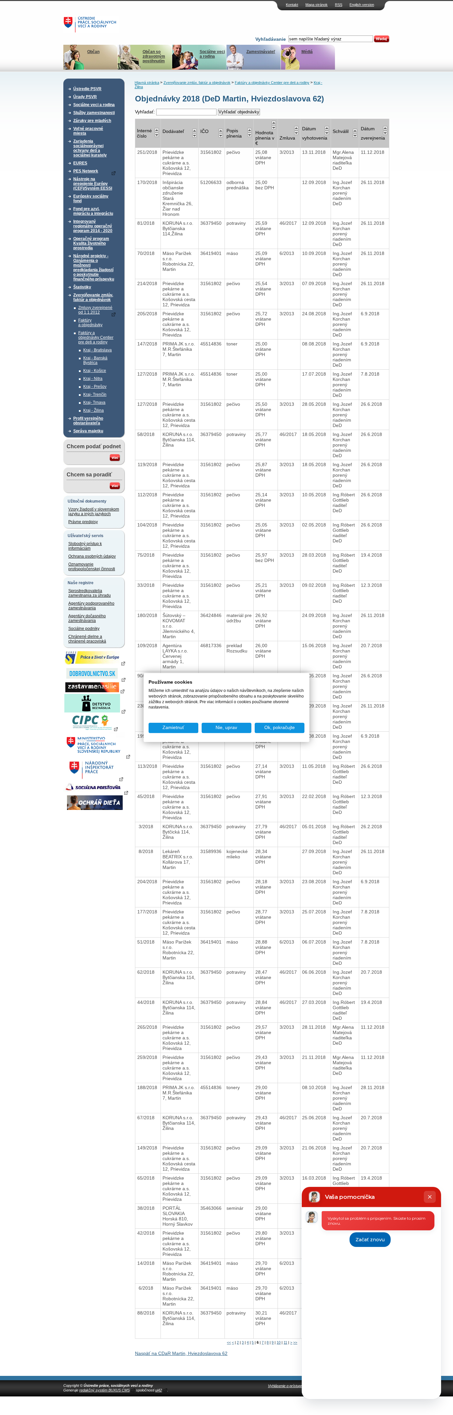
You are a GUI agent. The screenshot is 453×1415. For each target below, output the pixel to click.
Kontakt (292, 5)
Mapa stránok (316, 5)
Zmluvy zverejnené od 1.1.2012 (95, 310)
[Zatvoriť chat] (430, 1197)
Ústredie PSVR (87, 89)
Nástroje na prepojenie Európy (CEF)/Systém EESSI (92, 184)
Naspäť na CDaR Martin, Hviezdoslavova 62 (181, 1353)
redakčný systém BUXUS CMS (104, 1390)
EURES (80, 163)
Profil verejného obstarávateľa (88, 420)
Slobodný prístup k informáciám (85, 546)
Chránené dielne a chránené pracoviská (87, 639)
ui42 (158, 1390)
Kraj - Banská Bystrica (95, 360)
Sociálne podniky (83, 628)
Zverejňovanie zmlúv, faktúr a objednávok (93, 297)
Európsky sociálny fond (90, 198)
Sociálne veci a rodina (212, 54)
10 (279, 1342)
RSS (338, 5)
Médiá (307, 51)
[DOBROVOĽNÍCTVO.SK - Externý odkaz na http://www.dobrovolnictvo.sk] (94, 679)
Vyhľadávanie (270, 39)
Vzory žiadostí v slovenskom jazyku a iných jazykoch (93, 511)
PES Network (85, 171)
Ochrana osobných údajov (92, 556)
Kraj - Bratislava (97, 350)
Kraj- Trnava (94, 402)
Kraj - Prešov (94, 386)
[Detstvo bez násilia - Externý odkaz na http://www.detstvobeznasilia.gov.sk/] (94, 711)
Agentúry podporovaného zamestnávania (91, 605)
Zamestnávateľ (260, 51)
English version (362, 5)
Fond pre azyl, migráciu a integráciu (93, 211)
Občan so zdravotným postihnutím (154, 56)
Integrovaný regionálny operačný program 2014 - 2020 (92, 226)
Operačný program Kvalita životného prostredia (91, 243)
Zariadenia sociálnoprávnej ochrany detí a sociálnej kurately (90, 148)
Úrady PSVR (85, 96)
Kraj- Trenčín (94, 394)
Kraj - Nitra (92, 378)
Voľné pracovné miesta (88, 131)
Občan (93, 51)
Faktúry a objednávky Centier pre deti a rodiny (95, 337)
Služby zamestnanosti (94, 112)
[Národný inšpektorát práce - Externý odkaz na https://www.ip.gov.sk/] (94, 778)
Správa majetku (88, 431)
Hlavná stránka (147, 83)
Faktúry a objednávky (90, 322)
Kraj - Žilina (93, 410)
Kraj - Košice (94, 370)
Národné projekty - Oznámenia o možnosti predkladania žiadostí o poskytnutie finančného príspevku (93, 267)
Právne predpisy (83, 522)
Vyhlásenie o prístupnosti (288, 1386)
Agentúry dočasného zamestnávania (87, 618)
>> (295, 1342)
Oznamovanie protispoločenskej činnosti (91, 566)
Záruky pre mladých (92, 120)
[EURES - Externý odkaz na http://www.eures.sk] (95, 663)
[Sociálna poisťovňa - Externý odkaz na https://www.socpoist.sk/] (95, 792)
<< (229, 1342)
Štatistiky (82, 287)
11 (285, 1342)
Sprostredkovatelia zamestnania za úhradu (89, 593)
